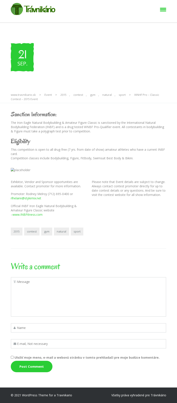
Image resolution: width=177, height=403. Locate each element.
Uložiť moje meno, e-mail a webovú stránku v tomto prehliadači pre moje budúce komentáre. (87, 357)
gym (46, 231)
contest (32, 231)
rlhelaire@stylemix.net (26, 198)
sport (77, 231)
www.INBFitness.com (28, 214)
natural (61, 231)
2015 (17, 231)
